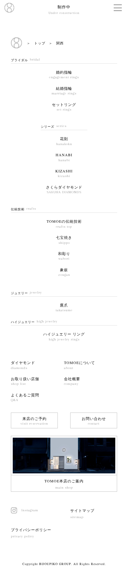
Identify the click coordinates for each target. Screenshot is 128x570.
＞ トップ (36, 43)
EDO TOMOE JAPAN (9, 8)
